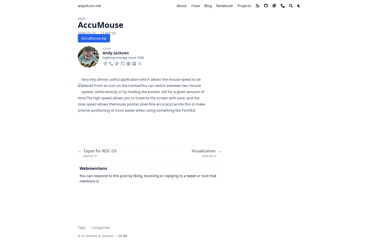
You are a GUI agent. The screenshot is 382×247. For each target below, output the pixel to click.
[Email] (105, 63)
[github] (266, 6)
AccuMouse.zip (94, 38)
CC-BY (122, 236)
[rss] (258, 6)
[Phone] (111, 63)
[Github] (123, 63)
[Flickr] (134, 63)
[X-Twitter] (140, 63)
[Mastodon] (117, 63)
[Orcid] (128, 63)
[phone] (283, 6)
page (81, 18)
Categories (101, 227)
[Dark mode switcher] (299, 6)
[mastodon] (274, 6)
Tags (82, 227)
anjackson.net (89, 5)
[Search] (291, 6)
